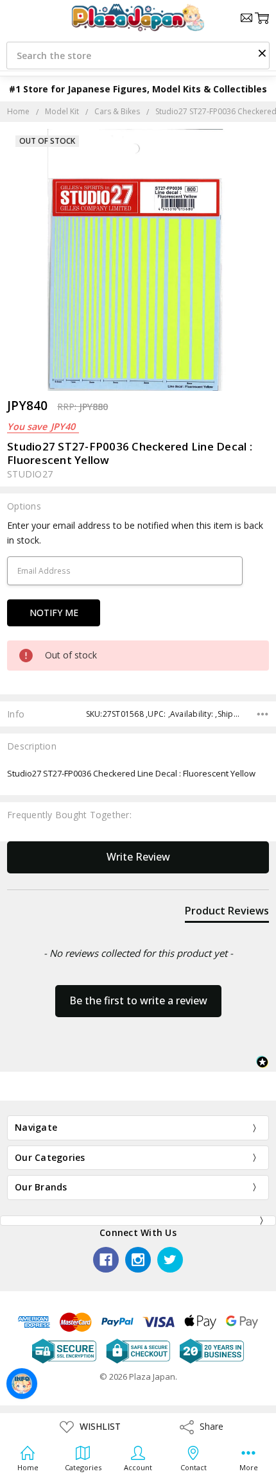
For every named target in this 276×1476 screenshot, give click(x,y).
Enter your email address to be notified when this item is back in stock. (135, 532)
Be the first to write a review (138, 1000)
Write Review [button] (138, 857)
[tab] (227, 913)
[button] (262, 52)
